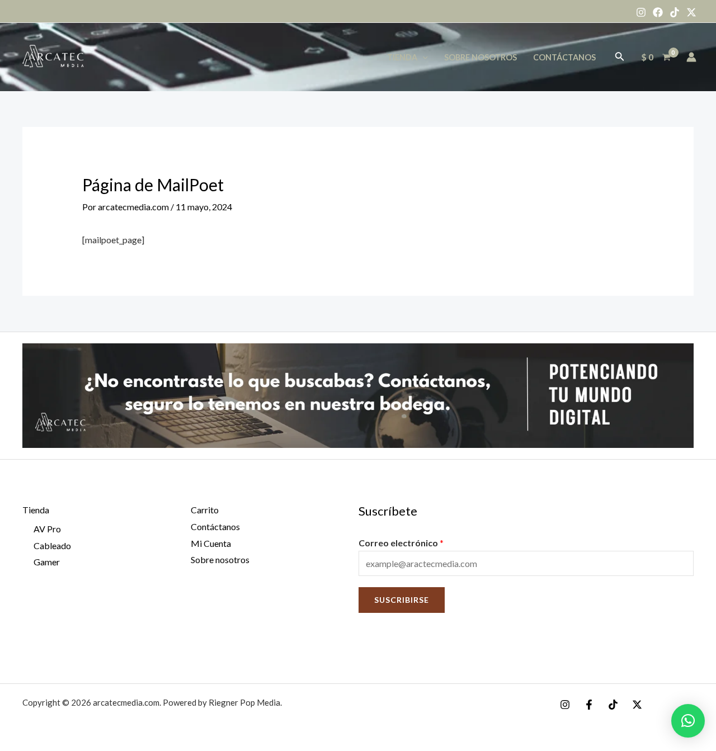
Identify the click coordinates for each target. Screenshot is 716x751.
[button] (688, 721)
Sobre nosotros (480, 57)
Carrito (205, 509)
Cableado (52, 545)
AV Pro (47, 528)
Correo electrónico (401, 542)
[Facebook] (658, 12)
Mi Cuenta (211, 543)
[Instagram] (641, 12)
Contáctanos (564, 57)
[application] (422, 57)
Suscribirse (401, 599)
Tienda (402, 57)
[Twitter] (691, 12)
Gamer (47, 561)
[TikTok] (675, 12)
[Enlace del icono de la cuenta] (691, 57)
